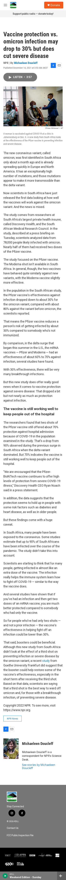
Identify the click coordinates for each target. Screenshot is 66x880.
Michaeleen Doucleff (26, 63)
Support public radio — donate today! (33, 13)
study (46, 661)
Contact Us (12, 828)
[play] (5, 875)
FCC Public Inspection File (20, 835)
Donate (55, 5)
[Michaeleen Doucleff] (11, 748)
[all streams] (61, 876)
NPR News (12, 718)
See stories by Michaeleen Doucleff (38, 766)
